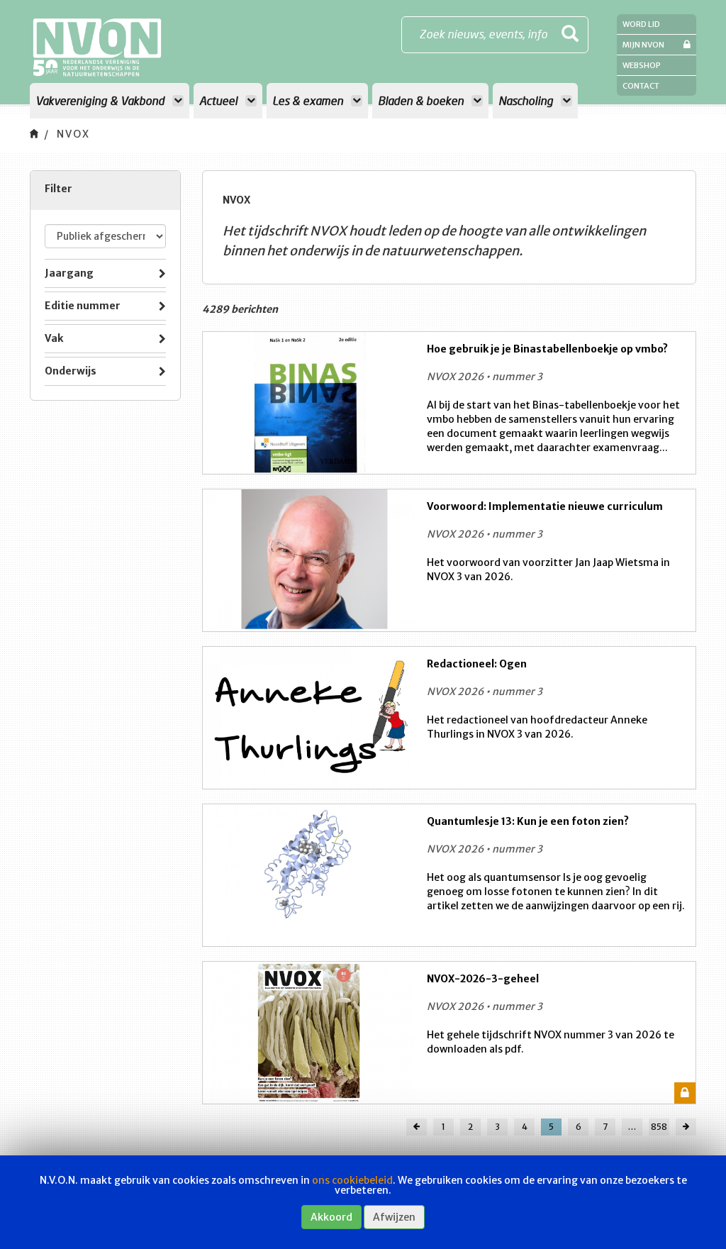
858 (659, 1126)
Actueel (219, 100)
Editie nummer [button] (83, 305)
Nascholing (527, 100)
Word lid (641, 24)
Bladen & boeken (422, 100)
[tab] (105, 273)
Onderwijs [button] (70, 371)
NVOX (73, 134)
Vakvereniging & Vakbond (101, 100)
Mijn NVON (643, 45)
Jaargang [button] (69, 273)
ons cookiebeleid (352, 1180)
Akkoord (331, 1217)
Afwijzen (394, 1217)
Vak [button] (54, 338)
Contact (640, 86)
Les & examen (309, 100)
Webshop (641, 65)
